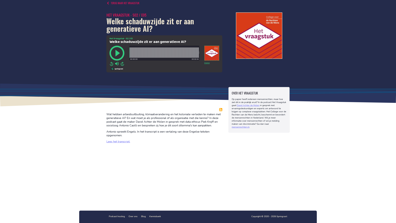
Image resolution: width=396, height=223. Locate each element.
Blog (143, 216)
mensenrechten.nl (240, 127)
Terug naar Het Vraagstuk (125, 3)
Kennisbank (155, 216)
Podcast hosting (117, 216)
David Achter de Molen (248, 105)
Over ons (133, 216)
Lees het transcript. (118, 141)
